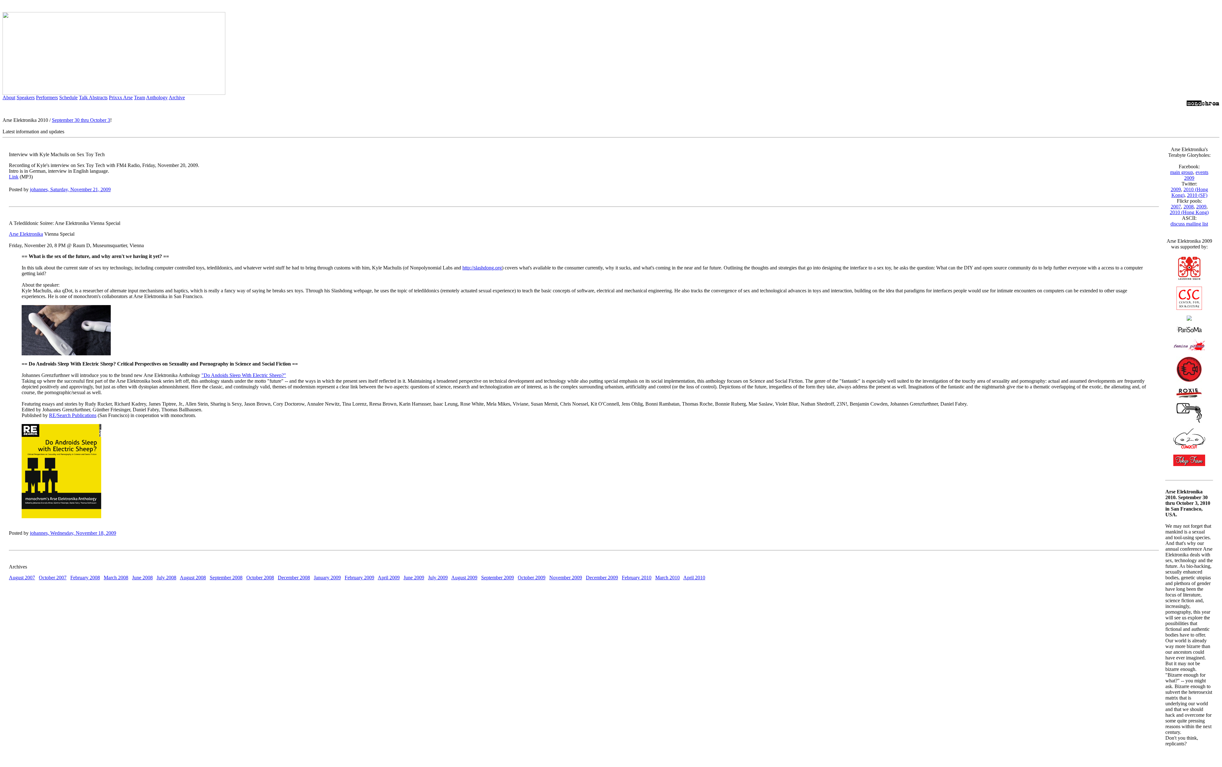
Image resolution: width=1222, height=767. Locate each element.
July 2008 (166, 577)
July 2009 (438, 577)
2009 (1176, 189)
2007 (1176, 206)
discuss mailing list (1189, 224)
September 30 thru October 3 (81, 120)
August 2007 (22, 577)
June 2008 (142, 577)
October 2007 (53, 577)
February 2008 (85, 577)
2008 (1188, 206)
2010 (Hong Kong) (1189, 212)
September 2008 (226, 577)
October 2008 (260, 577)
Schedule (68, 97)
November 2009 (565, 577)
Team (139, 97)
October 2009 (531, 577)
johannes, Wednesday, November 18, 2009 (73, 533)
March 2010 (667, 577)
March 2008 (116, 577)
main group (1181, 172)
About (9, 97)
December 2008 (294, 577)
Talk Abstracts (93, 97)
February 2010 (636, 577)
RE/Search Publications (72, 415)
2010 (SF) (1197, 195)
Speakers (26, 97)
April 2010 (694, 577)
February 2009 (359, 577)
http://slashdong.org (482, 267)
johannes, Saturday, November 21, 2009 (70, 189)
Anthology (157, 97)
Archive (177, 97)
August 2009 (464, 577)
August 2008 (193, 577)
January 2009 (327, 577)
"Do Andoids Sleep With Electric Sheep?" (243, 375)
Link (13, 176)
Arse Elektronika (26, 234)
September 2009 (497, 577)
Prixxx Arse (121, 97)
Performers (47, 97)
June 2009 (414, 577)
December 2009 (602, 577)
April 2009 (389, 577)
